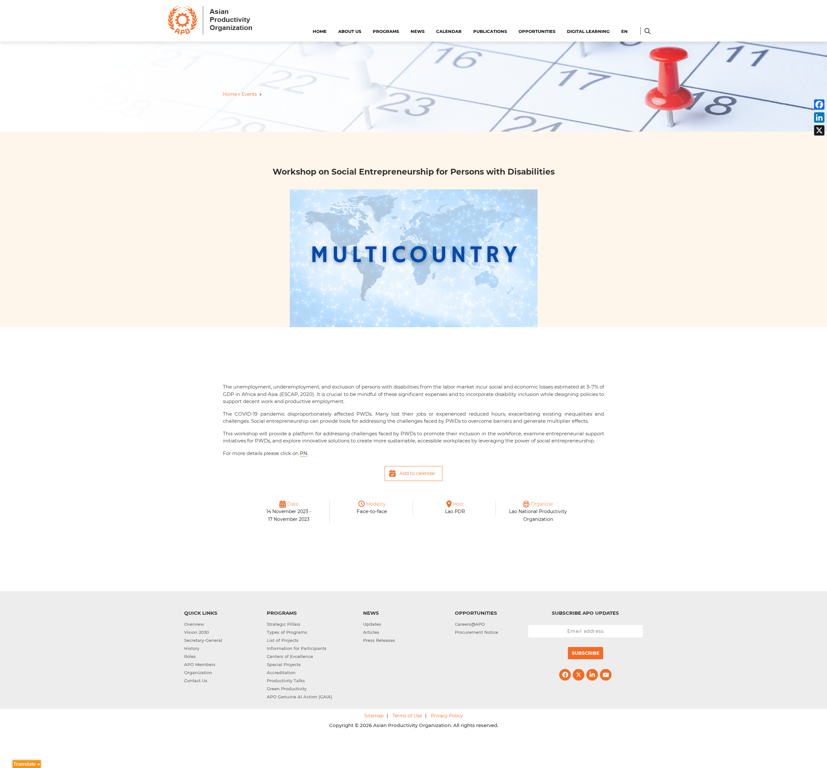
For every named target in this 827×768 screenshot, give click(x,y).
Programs (386, 31)
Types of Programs (287, 632)
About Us (349, 31)
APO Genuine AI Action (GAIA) (299, 696)
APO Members (199, 664)
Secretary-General (203, 640)
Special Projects (284, 664)
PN (303, 453)
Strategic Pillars (283, 624)
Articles (371, 632)
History (191, 648)
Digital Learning (588, 31)
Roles (190, 656)
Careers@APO (470, 624)
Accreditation (281, 672)
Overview (194, 624)
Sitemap (373, 716)
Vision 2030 (196, 632)
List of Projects (282, 640)
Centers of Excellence (290, 656)
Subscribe (585, 653)
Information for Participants (297, 648)
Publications (490, 31)
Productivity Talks (286, 680)
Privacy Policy (447, 716)
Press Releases (379, 640)
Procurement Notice (476, 632)
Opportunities (536, 31)
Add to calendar (417, 473)
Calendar (449, 31)
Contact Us (195, 680)
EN (624, 31)
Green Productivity (287, 688)
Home (320, 31)
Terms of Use (407, 716)
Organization (198, 672)
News (417, 31)
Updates (372, 624)
